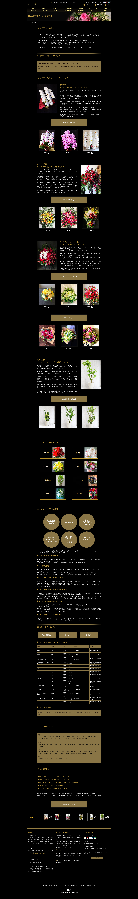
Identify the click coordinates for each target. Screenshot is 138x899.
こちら (29, 859)
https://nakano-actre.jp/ (94, 654)
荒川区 (60, 738)
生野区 (94, 751)
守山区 (91, 744)
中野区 (42, 738)
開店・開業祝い (47, 635)
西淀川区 (77, 751)
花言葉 (105, 9)
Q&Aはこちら (97, 857)
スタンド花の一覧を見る (69, 200)
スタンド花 (45, 9)
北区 (56, 738)
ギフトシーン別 (93, 9)
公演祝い (68, 635)
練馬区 (70, 738)
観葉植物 (81, 9)
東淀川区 (84, 751)
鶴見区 (72, 753)
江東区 (73, 736)
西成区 (62, 753)
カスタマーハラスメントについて (87, 885)
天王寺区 (67, 751)
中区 (60, 744)
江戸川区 (85, 738)
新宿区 (54, 736)
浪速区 (72, 751)
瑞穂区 (69, 744)
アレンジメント (57, 9)
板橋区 (65, 738)
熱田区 (73, 744)
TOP (28, 22)
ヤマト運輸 (30, 853)
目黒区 (83, 736)
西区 (51, 744)
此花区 (49, 751)
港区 (49, 736)
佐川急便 (39, 853)
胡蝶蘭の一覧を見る (69, 122)
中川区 (78, 744)
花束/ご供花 (69, 9)
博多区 (43, 758)
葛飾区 (80, 738)
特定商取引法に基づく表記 (60, 885)
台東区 (63, 736)
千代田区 (40, 736)
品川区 (78, 736)
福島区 (44, 751)
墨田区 (68, 736)
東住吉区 (57, 753)
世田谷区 (93, 736)
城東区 (40, 753)
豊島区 (51, 738)
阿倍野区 (46, 753)
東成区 (89, 751)
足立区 (75, 738)
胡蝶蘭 (33, 9)
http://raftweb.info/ (94, 650)
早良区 (65, 758)
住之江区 (77, 753)
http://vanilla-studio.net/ (95, 689)
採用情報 (45, 885)
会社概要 (51, 885)
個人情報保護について (73, 885)
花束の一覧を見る (69, 318)
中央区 (45, 736)
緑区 (95, 744)
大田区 (88, 736)
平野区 (83, 753)
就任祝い (89, 635)
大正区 (61, 751)
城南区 (60, 758)
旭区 (98, 751)
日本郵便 (43, 853)
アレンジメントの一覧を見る (69, 276)
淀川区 (67, 753)
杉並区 (46, 738)
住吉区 (51, 753)
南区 (87, 744)
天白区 (42, 746)
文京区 (59, 736)
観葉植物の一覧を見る (69, 399)
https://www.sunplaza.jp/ (95, 678)
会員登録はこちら (69, 804)
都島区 (39, 751)
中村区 (55, 744)
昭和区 (64, 744)
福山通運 (35, 853)
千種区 (39, 744)
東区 (43, 744)
